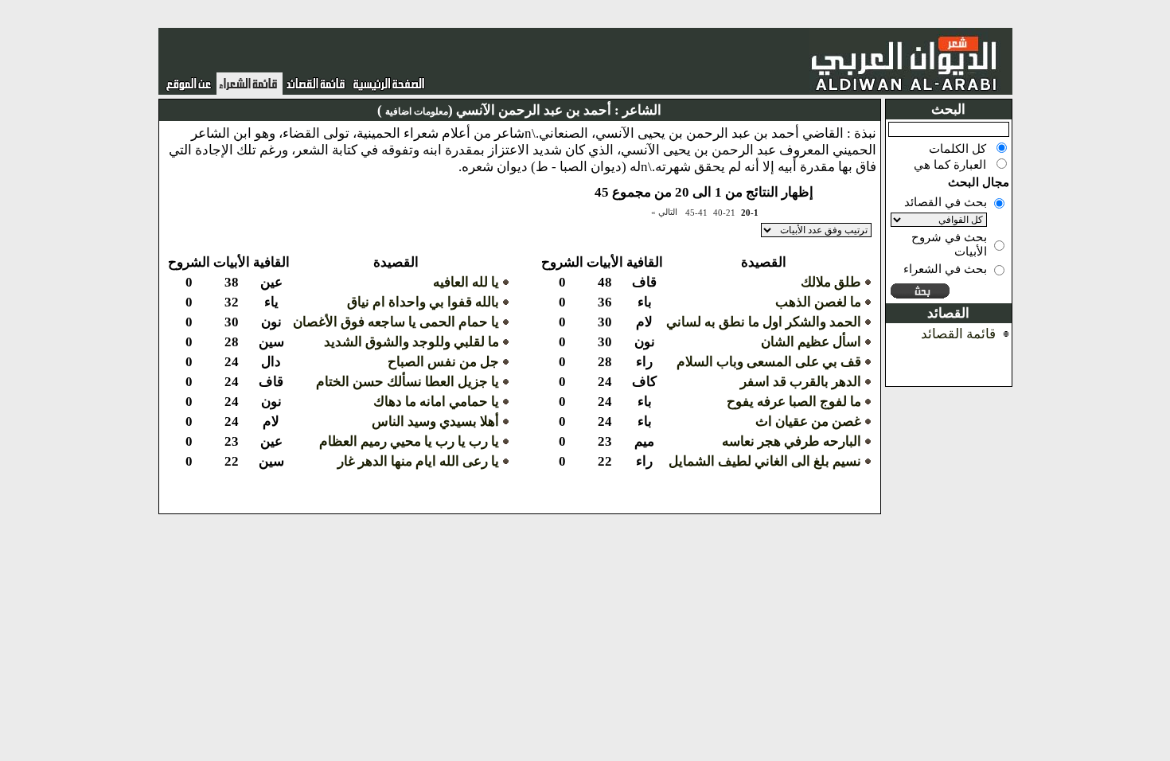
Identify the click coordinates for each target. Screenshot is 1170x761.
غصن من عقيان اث (808, 421)
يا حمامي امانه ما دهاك (436, 401)
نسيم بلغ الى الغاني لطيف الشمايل (765, 461)
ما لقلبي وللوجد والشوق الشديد (411, 341)
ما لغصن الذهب (818, 302)
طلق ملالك (831, 282)
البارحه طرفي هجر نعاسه (791, 441)
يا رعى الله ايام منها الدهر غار (418, 461)
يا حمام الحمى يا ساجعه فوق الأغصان (396, 322)
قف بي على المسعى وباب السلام (769, 361)
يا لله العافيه (466, 282)
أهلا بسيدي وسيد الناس (435, 421)
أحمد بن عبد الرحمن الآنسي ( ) (494, 110)
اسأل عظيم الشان (811, 341)
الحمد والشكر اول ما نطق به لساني (763, 322)
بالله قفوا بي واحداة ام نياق (423, 302)
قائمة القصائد (958, 333)
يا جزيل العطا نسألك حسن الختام (407, 381)
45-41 (696, 212)
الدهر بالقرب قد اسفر (800, 381)
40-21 (724, 212)
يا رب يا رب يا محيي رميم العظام (409, 441)
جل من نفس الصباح (443, 361)
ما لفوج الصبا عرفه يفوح (794, 401)
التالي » (664, 212)
